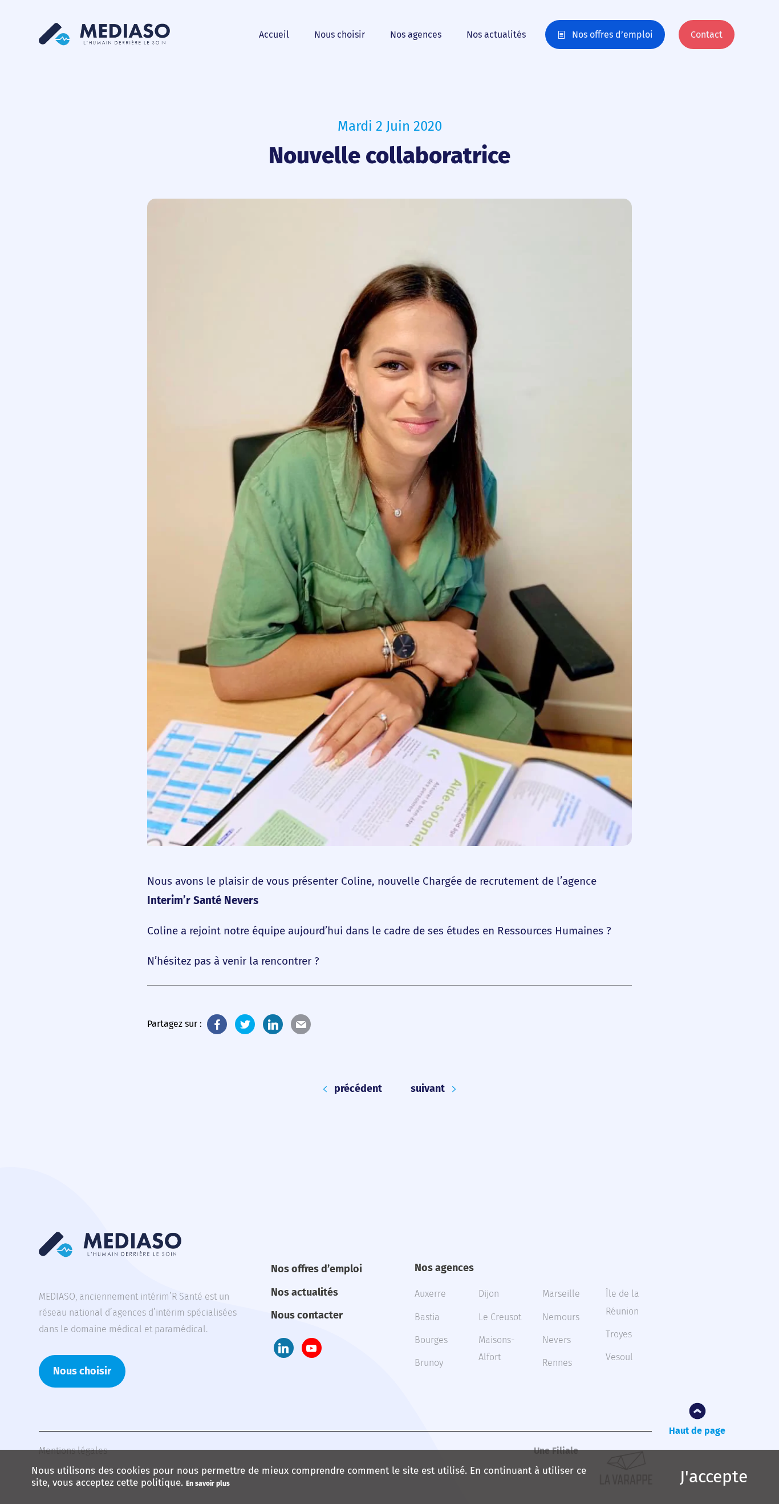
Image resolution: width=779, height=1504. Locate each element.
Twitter (245, 1024)
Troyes (619, 1334)
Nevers (556, 1339)
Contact (707, 34)
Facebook (217, 1024)
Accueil (274, 34)
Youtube (312, 1348)
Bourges (431, 1339)
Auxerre (430, 1293)
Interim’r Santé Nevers (202, 900)
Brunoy (429, 1362)
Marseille (561, 1293)
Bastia (427, 1317)
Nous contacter (307, 1315)
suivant (428, 1089)
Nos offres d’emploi (612, 34)
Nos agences (415, 34)
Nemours (560, 1317)
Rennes (557, 1362)
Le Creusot (499, 1317)
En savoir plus (208, 1483)
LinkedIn (273, 1024)
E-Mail (301, 1024)
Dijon (488, 1293)
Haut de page (697, 1430)
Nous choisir (339, 34)
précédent (358, 1089)
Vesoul (619, 1357)
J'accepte (714, 1476)
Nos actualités (496, 34)
